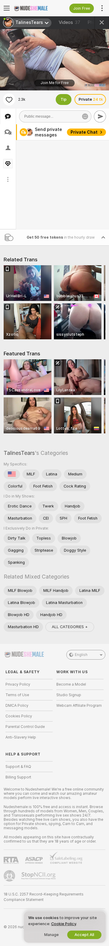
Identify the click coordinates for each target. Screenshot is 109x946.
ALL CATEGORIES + (70, 627)
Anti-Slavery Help (20, 737)
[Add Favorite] (9, 99)
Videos (69, 22)
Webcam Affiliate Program (79, 705)
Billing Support (18, 777)
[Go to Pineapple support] (10, 876)
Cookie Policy (63, 924)
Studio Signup (68, 695)
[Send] (100, 116)
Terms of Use (17, 695)
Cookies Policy (18, 716)
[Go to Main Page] (33, 8)
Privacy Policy (17, 684)
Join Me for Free (55, 83)
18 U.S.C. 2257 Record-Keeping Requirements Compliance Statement (44, 897)
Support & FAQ (18, 767)
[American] (12, 474)
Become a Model (71, 684)
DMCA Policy (16, 705)
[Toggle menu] (6, 8)
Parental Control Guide (25, 727)
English (81, 655)
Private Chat (84, 132)
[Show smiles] (85, 116)
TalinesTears (19, 453)
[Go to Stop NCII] (39, 875)
